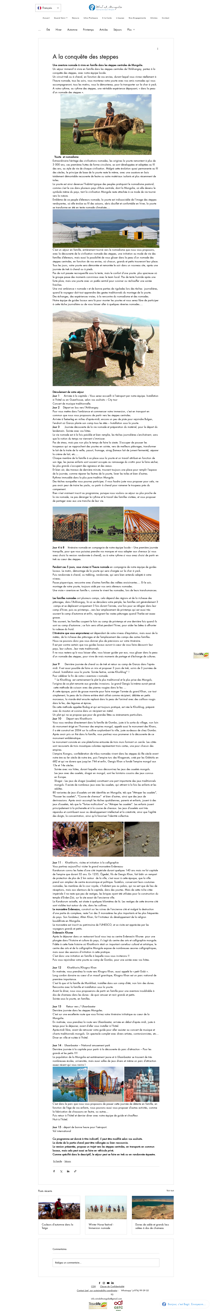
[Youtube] (108, 1283)
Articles (104, 29)
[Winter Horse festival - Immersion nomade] (106, 1207)
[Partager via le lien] (75, 1171)
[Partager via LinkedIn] (68, 1171)
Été (48, 29)
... (39, 29)
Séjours (117, 29)
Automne (72, 29)
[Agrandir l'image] (70, 524)
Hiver (59, 29)
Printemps (88, 29)
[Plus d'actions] (157, 48)
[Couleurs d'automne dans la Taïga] (59, 1207)
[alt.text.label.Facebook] (99, 1283)
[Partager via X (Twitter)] (61, 1171)
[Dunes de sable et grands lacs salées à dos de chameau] (153, 1207)
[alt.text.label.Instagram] (103, 1283)
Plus (129, 29)
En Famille (57, 1161)
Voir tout (170, 1190)
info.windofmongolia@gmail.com (106, 1298)
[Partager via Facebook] (54, 1171)
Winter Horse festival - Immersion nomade (101, 1226)
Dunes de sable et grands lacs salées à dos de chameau (152, 1226)
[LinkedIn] (112, 1283)
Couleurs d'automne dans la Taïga (57, 1226)
